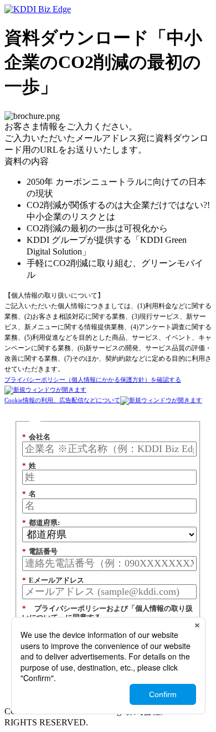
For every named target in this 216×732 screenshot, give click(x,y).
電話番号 (40, 551)
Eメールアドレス (53, 580)
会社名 (36, 437)
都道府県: (41, 522)
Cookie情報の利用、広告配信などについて (62, 400)
